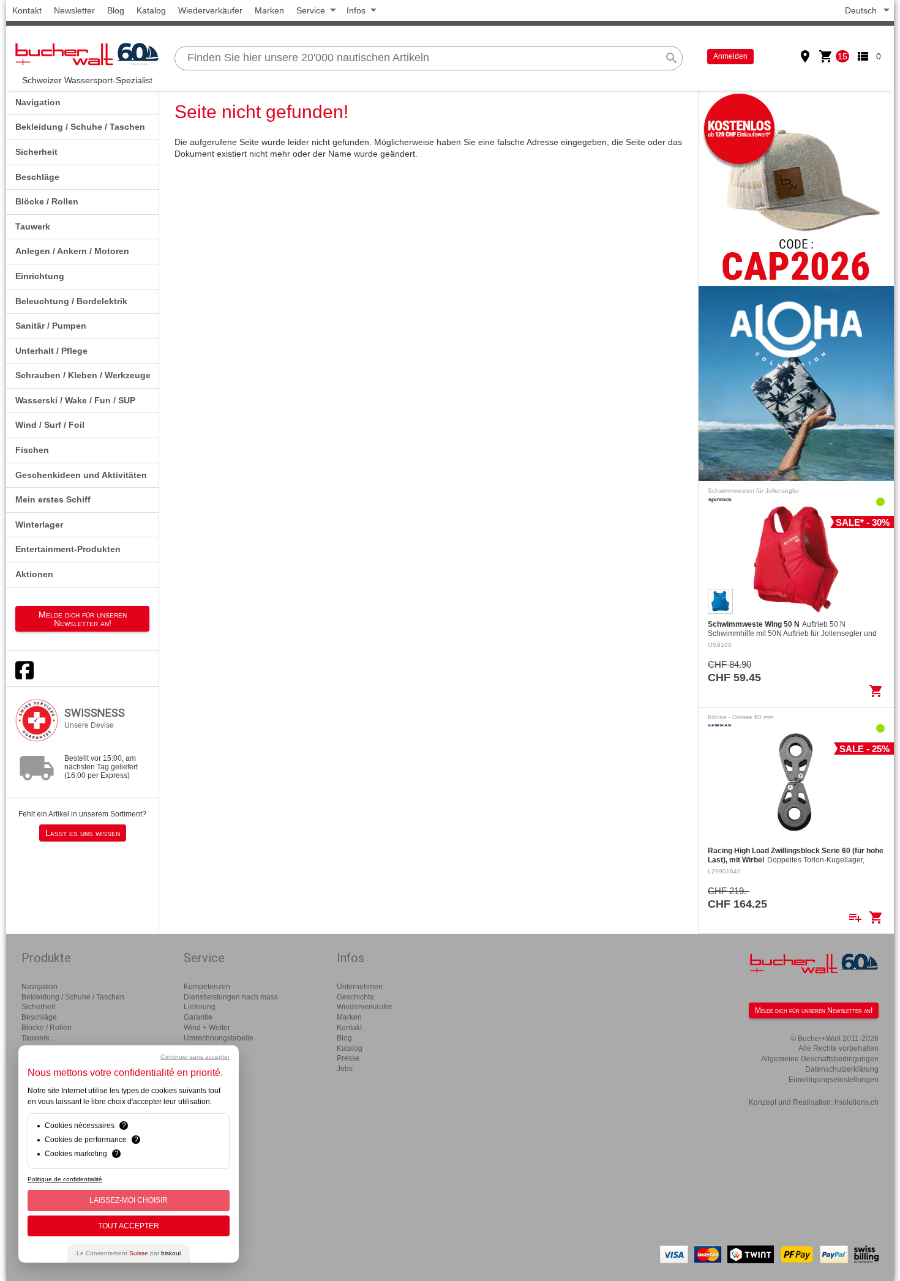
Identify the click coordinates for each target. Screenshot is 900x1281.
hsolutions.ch (856, 1102)
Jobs (345, 1068)
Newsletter (74, 10)
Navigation (38, 102)
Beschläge (37, 177)
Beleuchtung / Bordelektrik (71, 301)
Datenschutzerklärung (842, 1069)
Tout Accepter (128, 1226)
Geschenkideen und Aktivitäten (81, 475)
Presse (348, 1058)
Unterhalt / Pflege (51, 351)
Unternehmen (360, 986)
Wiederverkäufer (210, 10)
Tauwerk (32, 226)
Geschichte (355, 997)
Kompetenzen (207, 986)
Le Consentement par (129, 1253)
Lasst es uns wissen (82, 833)
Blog (115, 10)
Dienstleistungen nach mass (231, 997)
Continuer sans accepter (195, 1056)
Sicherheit (36, 152)
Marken (269, 10)
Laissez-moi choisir (128, 1200)
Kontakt (27, 10)
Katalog (151, 10)
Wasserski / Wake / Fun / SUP (75, 400)
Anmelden (730, 56)
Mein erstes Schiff (53, 499)
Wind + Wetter (207, 1027)
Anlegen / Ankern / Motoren (72, 251)
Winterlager (39, 524)
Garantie (198, 1017)
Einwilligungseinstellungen (834, 1079)
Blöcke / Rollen (46, 201)
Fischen (32, 450)
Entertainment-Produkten (68, 549)
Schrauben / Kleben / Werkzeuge (83, 375)
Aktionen (34, 574)
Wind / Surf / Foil (49, 425)
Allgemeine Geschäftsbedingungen (820, 1059)
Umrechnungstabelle (218, 1038)
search (671, 58)
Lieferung (200, 1007)
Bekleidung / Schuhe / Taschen (80, 127)
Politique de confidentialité (65, 1179)
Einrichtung (39, 276)
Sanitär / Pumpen (50, 326)
